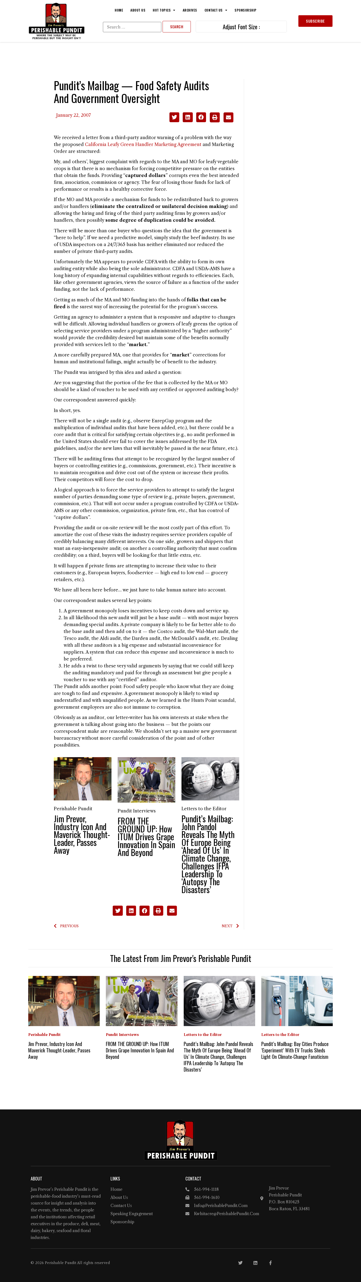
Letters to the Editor (203, 808)
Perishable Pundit (73, 808)
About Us (137, 10)
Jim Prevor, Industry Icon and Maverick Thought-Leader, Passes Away (82, 834)
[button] (174, 117)
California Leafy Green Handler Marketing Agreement (143, 144)
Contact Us (214, 10)
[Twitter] (240, 1262)
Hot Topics (162, 10)
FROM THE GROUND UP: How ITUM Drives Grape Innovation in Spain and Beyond (146, 836)
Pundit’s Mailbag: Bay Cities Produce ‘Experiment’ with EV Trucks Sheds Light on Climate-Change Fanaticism (295, 1050)
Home (119, 10)
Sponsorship (246, 10)
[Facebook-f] (270, 1262)
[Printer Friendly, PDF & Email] (221, 121)
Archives (190, 10)
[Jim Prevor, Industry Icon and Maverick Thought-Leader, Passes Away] (82, 778)
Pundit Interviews (137, 811)
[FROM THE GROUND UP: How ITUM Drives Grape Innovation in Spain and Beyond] (146, 779)
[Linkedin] (255, 1262)
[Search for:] (132, 27)
